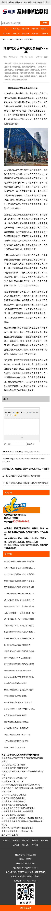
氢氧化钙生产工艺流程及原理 (14, 805)
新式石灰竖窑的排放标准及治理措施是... (19, 632)
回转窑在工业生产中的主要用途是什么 (19, 677)
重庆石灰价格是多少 (10, 835)
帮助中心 (25, 840)
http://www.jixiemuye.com (29, 452)
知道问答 (35, 34)
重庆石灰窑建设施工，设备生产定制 (17, 831)
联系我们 (16, 845)
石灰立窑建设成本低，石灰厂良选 (17, 735)
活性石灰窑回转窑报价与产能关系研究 (19, 664)
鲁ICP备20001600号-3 (30, 868)
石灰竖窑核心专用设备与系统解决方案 (19, 587)
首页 (6, 29)
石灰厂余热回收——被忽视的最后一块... (19, 613)
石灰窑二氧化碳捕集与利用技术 (16, 741)
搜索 (45, 23)
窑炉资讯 (29, 39)
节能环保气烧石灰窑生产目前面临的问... (19, 651)
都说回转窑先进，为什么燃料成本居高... (19, 619)
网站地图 (44, 840)
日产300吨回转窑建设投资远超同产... (18, 670)
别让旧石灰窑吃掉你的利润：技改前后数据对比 (22, 818)
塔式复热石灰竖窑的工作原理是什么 (17, 828)
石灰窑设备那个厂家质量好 (13, 815)
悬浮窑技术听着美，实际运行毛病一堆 (19, 600)
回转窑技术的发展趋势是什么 (15, 683)
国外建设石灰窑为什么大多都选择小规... (19, 638)
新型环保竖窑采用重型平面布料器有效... (19, 581)
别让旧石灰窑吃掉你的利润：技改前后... (19, 574)
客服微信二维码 (43, 2)
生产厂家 (16, 34)
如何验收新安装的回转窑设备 (15, 696)
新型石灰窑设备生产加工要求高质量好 (19, 690)
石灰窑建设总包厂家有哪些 (13, 765)
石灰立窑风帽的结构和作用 (13, 798)
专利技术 (44, 34)
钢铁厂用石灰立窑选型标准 (14, 747)
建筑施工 (44, 29)
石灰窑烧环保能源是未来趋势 (15, 715)
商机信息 (25, 29)
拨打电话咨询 (25, 908)
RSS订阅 (35, 845)
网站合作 (25, 845)
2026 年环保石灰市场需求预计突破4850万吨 (20, 785)
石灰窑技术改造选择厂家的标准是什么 (18, 808)
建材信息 (6, 34)
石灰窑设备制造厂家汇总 (12, 781)
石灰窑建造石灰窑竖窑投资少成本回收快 (24, 476)
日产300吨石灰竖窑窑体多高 (13, 795)
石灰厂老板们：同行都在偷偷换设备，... (19, 568)
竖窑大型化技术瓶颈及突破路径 (16, 722)
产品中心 (16, 29)
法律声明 (34, 840)
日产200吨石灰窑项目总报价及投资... (18, 658)
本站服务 (16, 840)
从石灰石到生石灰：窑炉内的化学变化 (19, 626)
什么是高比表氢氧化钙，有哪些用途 (17, 811)
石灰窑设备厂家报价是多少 (13, 801)
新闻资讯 (35, 29)
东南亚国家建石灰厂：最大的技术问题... (19, 606)
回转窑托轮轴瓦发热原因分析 (14, 778)
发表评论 (30, 444)
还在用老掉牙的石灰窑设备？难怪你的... (19, 562)
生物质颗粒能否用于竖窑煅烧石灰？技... (19, 594)
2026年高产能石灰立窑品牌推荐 (16, 728)
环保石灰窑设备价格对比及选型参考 (18, 703)
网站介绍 (6, 840)
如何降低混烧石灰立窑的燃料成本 (17, 645)
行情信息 (25, 34)
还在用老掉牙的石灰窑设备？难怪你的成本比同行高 (29, 483)
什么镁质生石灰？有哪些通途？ (15, 768)
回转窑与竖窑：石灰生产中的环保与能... (19, 709)
